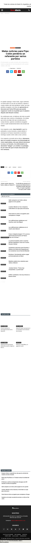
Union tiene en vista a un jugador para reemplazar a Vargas (16, 494)
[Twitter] (23, 529)
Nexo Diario (12, 68)
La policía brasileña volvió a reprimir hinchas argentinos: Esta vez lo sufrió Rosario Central (19, 242)
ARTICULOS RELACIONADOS (8, 194)
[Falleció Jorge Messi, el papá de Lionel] (23, 338)
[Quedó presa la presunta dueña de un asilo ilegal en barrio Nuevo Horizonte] (8, 338)
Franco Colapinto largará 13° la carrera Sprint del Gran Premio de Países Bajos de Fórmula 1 (19, 235)
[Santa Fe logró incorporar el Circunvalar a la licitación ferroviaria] (23, 322)
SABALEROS (18, 47)
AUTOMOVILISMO (4, 237)
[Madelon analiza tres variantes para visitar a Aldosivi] (4, 262)
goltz (10, 167)
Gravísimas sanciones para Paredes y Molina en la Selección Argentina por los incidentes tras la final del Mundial (19, 249)
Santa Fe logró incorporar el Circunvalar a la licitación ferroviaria (23, 329)
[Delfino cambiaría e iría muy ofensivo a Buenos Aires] (4, 276)
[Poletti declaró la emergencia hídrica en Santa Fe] (8, 322)
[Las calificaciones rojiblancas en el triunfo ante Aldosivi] (4, 228)
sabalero (19, 167)
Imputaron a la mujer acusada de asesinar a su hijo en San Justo (15, 498)
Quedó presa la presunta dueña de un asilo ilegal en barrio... (7, 346)
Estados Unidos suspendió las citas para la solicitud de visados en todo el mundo (15, 474)
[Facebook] (3, 529)
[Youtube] (27, 529)
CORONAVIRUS (23, 536)
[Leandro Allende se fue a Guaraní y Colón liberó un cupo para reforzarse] (4, 208)
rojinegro (14, 167)
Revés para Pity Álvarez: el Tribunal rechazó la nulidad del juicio (15, 478)
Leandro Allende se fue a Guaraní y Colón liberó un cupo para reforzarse (15, 490)
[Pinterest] (19, 529)
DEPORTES (13, 47)
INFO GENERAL (4, 326)
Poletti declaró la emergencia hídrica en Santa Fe (6, 329)
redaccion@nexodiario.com (18, 520)
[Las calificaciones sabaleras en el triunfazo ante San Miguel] (4, 222)
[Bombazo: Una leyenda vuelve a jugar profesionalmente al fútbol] (4, 256)
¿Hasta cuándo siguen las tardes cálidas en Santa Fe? (8, 184)
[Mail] (15, 529)
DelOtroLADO (15, 536)
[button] (29, 10)
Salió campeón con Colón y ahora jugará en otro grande (15, 486)
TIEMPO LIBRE (8, 536)
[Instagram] (11, 529)
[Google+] (7, 529)
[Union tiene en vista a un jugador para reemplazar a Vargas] (4, 215)
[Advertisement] (15, 31)
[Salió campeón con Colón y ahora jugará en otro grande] (4, 201)
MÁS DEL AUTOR (5, 196)
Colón (6, 167)
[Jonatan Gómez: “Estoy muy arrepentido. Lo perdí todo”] (4, 269)
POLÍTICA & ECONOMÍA (8, 534)
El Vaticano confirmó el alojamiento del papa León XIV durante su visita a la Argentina (14, 482)
